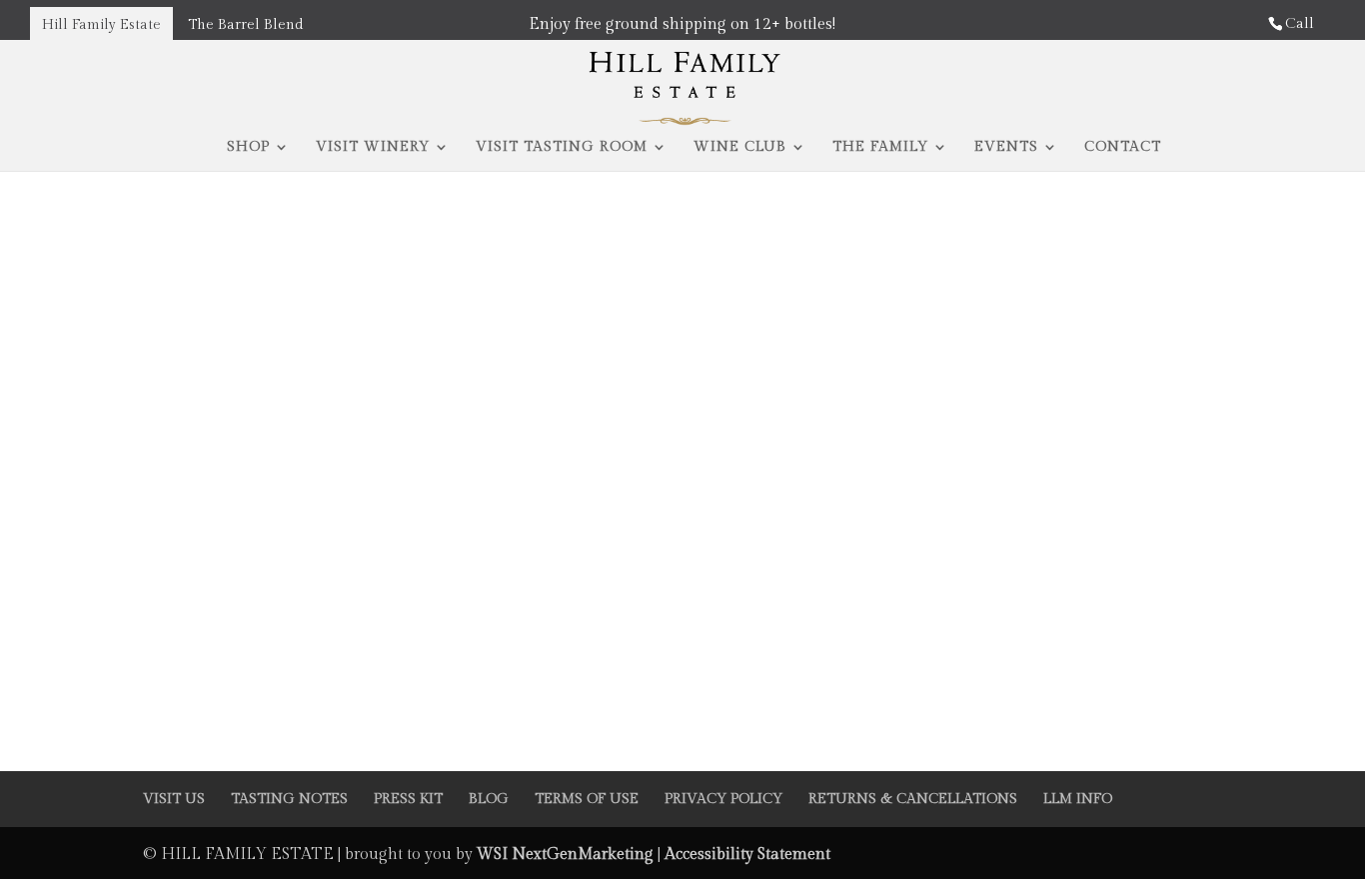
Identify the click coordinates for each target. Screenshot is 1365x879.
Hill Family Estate (101, 25)
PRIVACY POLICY (723, 799)
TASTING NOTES (289, 799)
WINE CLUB (739, 147)
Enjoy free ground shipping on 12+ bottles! (682, 24)
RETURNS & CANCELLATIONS (912, 799)
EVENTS (1006, 147)
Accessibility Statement (747, 854)
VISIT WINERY (373, 147)
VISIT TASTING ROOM (562, 147)
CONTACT (1122, 147)
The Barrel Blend (245, 25)
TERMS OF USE (587, 799)
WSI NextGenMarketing (567, 854)
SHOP (248, 147)
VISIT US (174, 799)
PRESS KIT (408, 799)
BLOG (489, 799)
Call (1299, 23)
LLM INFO (1077, 799)
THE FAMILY (880, 147)
